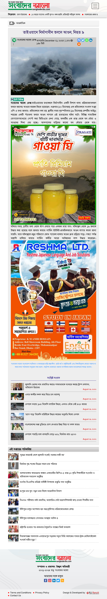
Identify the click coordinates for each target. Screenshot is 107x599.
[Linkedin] (90, 40)
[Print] (79, 44)
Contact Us (15, 595)
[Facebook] (79, 40)
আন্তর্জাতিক (20, 23)
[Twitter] (83, 40)
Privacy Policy (42, 592)
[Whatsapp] (86, 40)
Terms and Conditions (20, 592)
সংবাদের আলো (61, 570)
